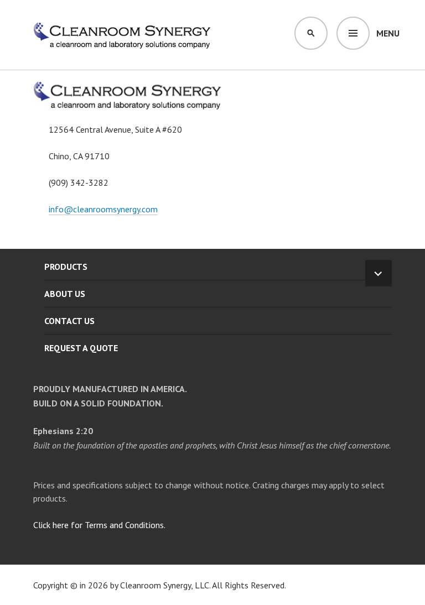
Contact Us (69, 320)
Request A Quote (81, 347)
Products (65, 266)
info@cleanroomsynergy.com (103, 209)
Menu (388, 33)
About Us (64, 293)
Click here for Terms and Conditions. (99, 524)
